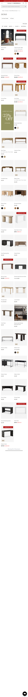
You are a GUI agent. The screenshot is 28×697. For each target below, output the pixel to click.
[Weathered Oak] (5, 157)
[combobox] (14, 6)
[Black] (18, 54)
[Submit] (25, 6)
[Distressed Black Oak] (2, 157)
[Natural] (15, 54)
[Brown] (15, 352)
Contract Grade (5, 18)
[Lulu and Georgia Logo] (14, 3)
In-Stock (12, 18)
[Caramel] (18, 208)
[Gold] (15, 208)
